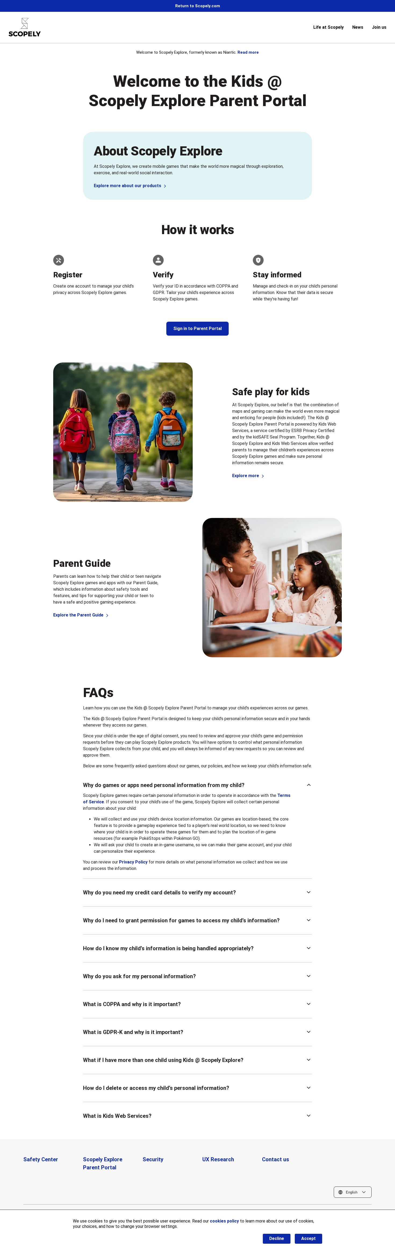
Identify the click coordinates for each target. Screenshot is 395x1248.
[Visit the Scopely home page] (25, 27)
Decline (276, 1238)
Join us (379, 27)
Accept (308, 1238)
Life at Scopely (328, 27)
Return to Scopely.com (197, 5)
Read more (248, 52)
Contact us (275, 1159)
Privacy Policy (133, 862)
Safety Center (40, 1159)
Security (153, 1159)
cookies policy (224, 1221)
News (357, 27)
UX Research (218, 1159)
